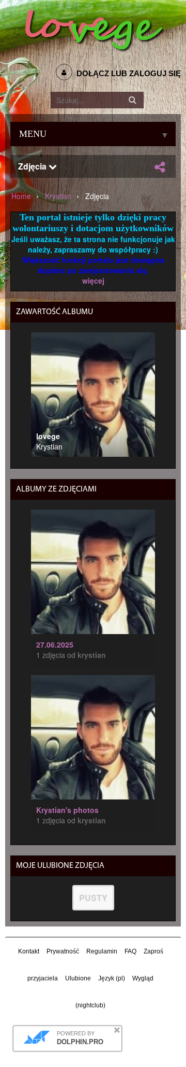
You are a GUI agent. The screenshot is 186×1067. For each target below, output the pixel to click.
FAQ (130, 951)
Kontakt (28, 951)
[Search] (132, 100)
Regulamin (101, 951)
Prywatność (63, 951)
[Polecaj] (159, 167)
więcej (93, 280)
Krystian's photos (67, 810)
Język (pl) (111, 978)
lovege (48, 436)
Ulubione (78, 978)
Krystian (58, 196)
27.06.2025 (54, 644)
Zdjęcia (33, 166)
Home (21, 196)
